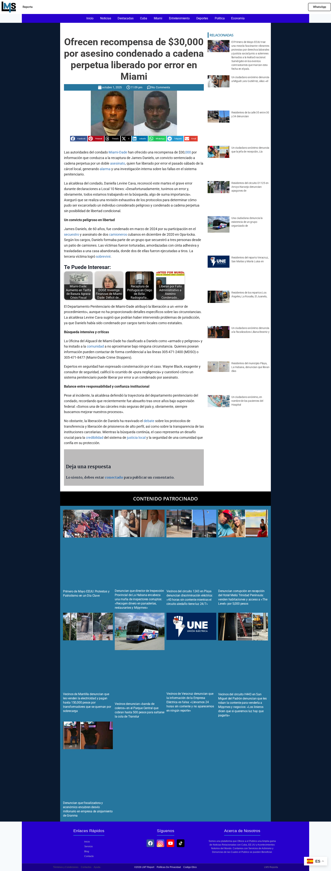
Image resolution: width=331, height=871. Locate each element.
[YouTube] (170, 843)
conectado (114, 477)
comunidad (95, 346)
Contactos (86, 867)
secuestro (71, 234)
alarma (105, 169)
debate (149, 421)
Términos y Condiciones (65, 867)
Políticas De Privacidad (169, 867)
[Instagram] (160, 843)
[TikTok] (180, 843)
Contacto (89, 856)
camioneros (118, 234)
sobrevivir (103, 256)
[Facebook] (150, 843)
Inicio (87, 841)
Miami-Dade (118, 152)
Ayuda (97, 867)
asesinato (117, 163)
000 (188, 152)
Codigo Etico (190, 867)
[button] (78, 138)
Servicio (88, 846)
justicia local (136, 438)
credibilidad (94, 438)
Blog (86, 851)
